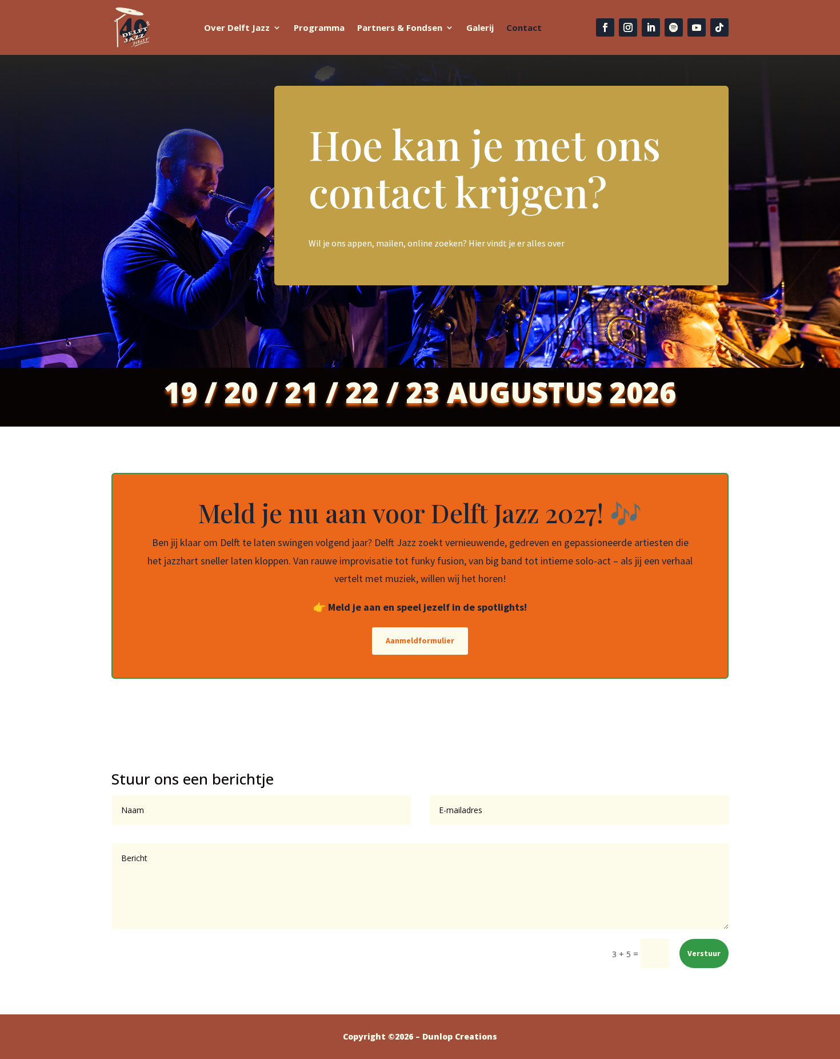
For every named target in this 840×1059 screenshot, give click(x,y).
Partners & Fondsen (399, 27)
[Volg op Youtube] (696, 27)
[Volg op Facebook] (605, 27)
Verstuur (704, 953)
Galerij (480, 27)
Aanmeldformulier (420, 640)
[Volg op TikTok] (719, 27)
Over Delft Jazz (237, 27)
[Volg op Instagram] (628, 27)
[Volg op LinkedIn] (651, 27)
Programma (319, 27)
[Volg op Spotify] (674, 27)
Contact (524, 27)
